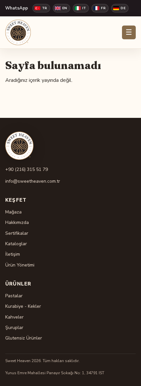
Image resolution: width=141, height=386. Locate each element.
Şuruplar (14, 327)
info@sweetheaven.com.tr (32, 181)
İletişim (12, 254)
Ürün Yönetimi (19, 265)
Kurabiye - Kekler (23, 306)
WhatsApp (16, 8)
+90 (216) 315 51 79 (26, 169)
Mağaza (13, 212)
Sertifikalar (16, 233)
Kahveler (14, 317)
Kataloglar (16, 244)
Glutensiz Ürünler (23, 338)
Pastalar (14, 296)
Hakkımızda (17, 222)
